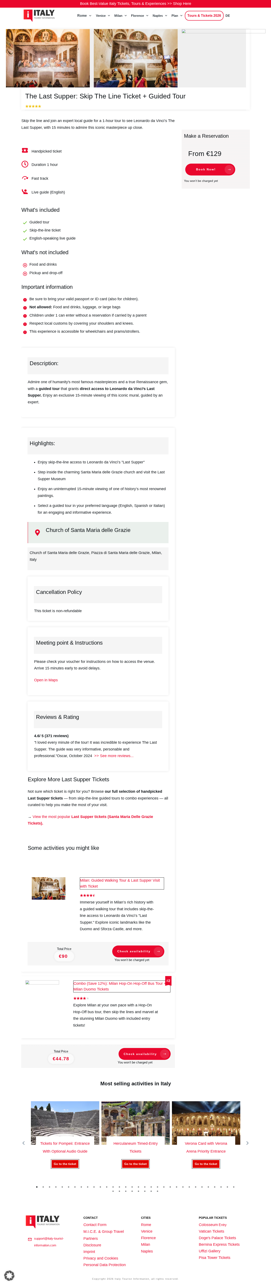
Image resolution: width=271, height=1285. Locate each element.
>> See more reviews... (113, 756)
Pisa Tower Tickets (214, 1258)
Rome (146, 1225)
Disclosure (92, 1245)
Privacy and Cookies (100, 1258)
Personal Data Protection (104, 1265)
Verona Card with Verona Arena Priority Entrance (206, 1143)
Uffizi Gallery (209, 1251)
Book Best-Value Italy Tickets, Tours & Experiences (135, 3)
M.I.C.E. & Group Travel (103, 1231)
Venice (146, 1231)
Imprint (89, 1252)
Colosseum (208, 1225)
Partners (90, 1238)
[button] (9, 1275)
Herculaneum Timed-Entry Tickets (135, 1143)
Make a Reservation (206, 136)
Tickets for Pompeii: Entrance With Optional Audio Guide (65, 1143)
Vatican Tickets (211, 1231)
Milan (145, 1244)
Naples (147, 1251)
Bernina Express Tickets (219, 1244)
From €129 (204, 153)
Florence (148, 1238)
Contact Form (94, 1225)
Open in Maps (46, 680)
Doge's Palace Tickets (217, 1238)
